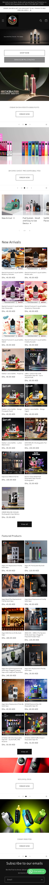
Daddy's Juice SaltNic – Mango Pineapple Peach (12, 410)
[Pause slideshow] (46, 124)
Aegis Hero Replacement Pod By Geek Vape (35, 669)
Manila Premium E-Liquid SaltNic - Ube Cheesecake (13, 307)
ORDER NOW (24, 846)
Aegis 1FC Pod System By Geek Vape (34, 566)
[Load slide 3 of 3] (27, 187)
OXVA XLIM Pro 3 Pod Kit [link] (24, 59)
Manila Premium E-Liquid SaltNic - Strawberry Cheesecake (36, 307)
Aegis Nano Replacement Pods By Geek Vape (13, 705)
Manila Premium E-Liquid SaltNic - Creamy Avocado (36, 341)
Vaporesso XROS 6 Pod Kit (10, 476)
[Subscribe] (41, 879)
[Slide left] (19, 230)
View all (24, 524)
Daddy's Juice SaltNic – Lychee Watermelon (12, 444)
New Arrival (7, 218)
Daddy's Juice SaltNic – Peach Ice (12, 373)
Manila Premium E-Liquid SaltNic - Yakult (13, 341)
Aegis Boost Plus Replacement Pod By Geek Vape (11, 600)
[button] (3, 20)
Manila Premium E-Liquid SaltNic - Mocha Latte (36, 273)
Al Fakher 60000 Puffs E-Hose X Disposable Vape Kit (34, 739)
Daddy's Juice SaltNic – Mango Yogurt (35, 410)
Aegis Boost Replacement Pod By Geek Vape (35, 600)
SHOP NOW (24, 53)
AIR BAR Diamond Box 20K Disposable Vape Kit (33, 705)
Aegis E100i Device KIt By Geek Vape (11, 634)
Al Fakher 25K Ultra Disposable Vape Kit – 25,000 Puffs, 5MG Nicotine (12, 739)
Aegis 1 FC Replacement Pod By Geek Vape (12, 566)
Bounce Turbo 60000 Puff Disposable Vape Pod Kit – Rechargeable (33, 478)
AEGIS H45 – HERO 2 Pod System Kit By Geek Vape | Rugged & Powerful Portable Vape (35, 635)
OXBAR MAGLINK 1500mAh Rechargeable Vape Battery (11, 513)
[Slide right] (29, 230)
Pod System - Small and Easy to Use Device (31, 221)
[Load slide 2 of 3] (24, 187)
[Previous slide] (19, 124)
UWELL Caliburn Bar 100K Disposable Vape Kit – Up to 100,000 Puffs (34, 375)
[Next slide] (30, 124)
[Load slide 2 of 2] (25, 124)
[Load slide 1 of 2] (23, 124)
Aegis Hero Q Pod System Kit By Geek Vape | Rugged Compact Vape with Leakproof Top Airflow (12, 670)
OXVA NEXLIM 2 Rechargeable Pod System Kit (36, 444)
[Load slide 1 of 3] (21, 187)
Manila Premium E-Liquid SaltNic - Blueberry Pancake (13, 273)
